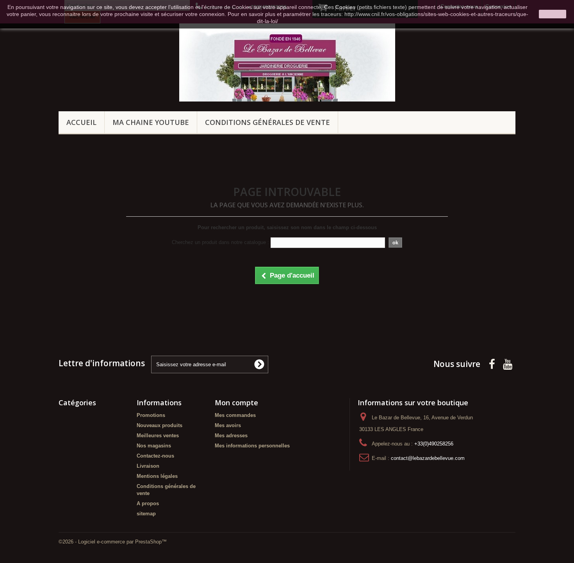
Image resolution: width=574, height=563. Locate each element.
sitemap (146, 514)
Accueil (81, 122)
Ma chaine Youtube (150, 122)
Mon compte (236, 402)
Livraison (148, 466)
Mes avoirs (228, 425)
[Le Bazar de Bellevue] (287, 62)
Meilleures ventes (158, 435)
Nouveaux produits (159, 425)
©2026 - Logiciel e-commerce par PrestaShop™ (113, 542)
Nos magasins (154, 446)
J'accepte (552, 14)
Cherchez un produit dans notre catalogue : (220, 242)
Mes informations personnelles (252, 446)
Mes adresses (231, 435)
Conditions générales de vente (267, 122)
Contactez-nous (155, 456)
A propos (148, 503)
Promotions (151, 415)
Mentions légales (157, 476)
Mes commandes (235, 415)
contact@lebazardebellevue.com (428, 458)
